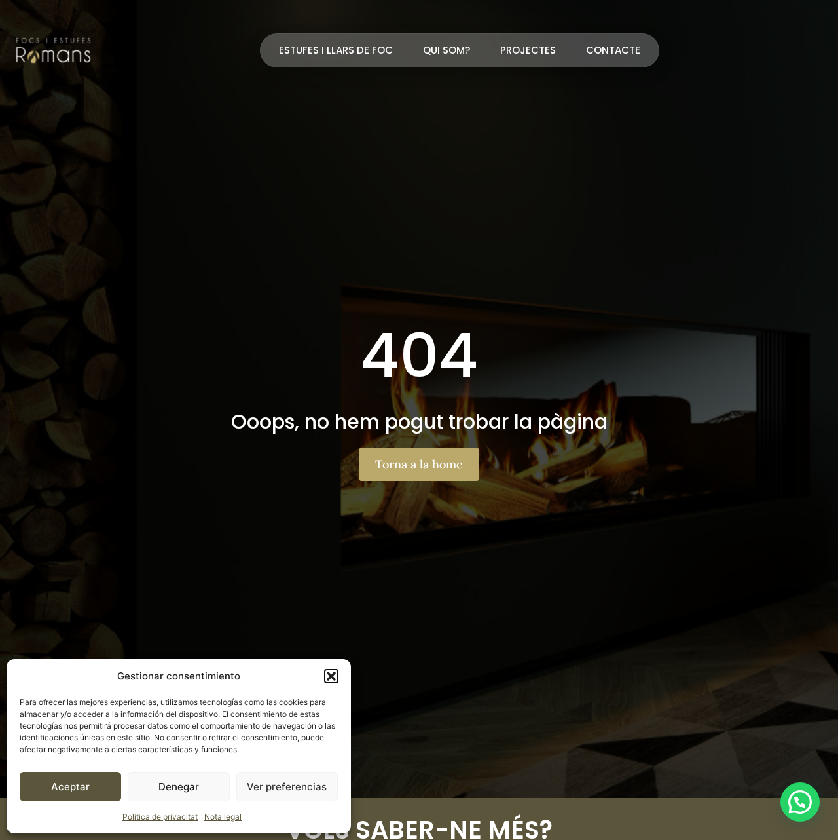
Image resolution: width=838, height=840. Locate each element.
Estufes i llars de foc (336, 50)
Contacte (613, 50)
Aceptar (70, 786)
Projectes (528, 50)
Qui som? (446, 50)
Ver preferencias (287, 786)
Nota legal (223, 817)
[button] (331, 676)
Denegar (178, 786)
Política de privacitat (160, 817)
